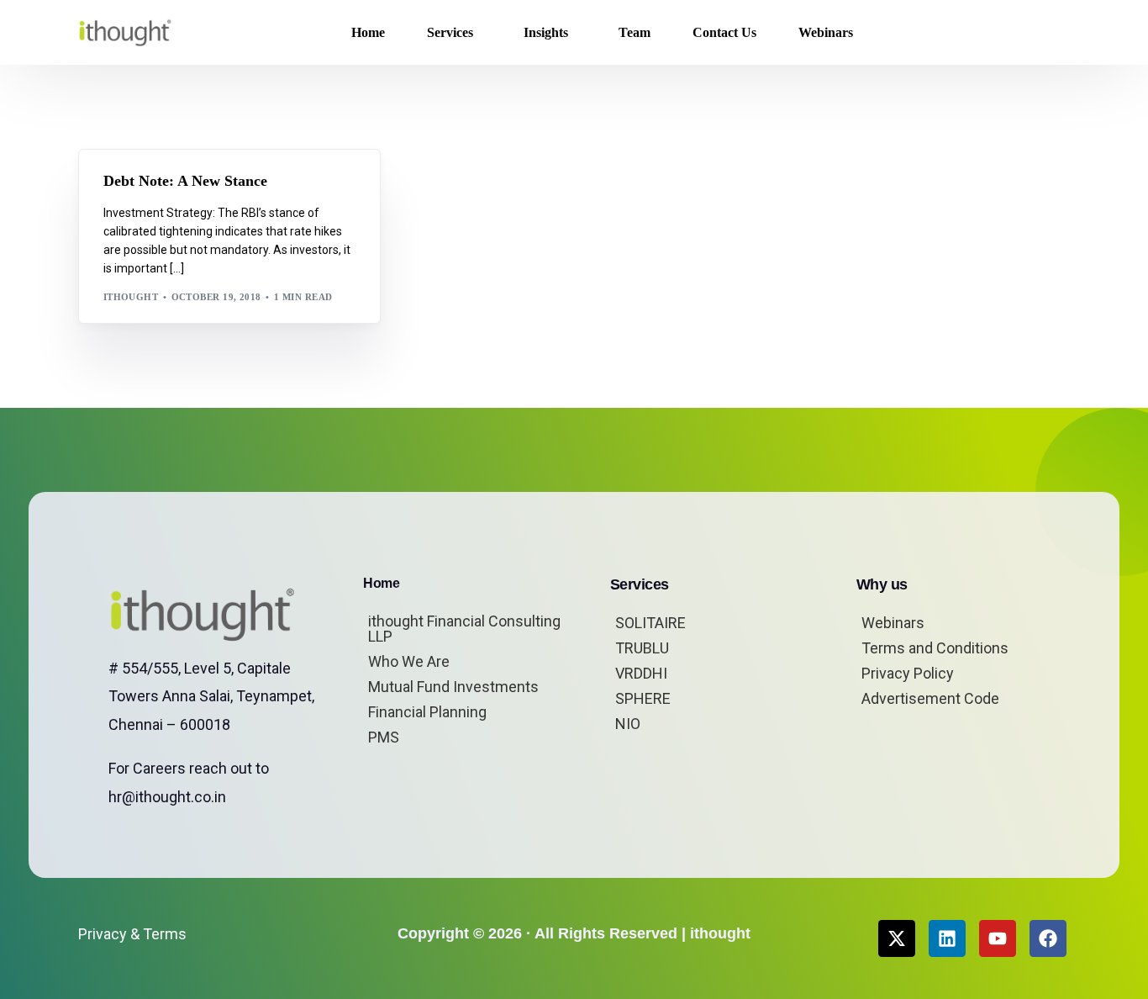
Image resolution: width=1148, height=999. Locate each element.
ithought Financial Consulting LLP (464, 628)
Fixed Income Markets (210, 186)
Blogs (125, 186)
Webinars (892, 623)
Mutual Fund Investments (453, 686)
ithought (131, 297)
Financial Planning (427, 712)
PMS (383, 737)
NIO (627, 723)
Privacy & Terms (132, 934)
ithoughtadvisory (161, 199)
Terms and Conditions (934, 648)
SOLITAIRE (650, 623)
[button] (1043, 32)
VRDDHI (641, 673)
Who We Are (409, 661)
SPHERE (643, 698)
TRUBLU (642, 648)
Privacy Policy (907, 673)
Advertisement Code (930, 698)
